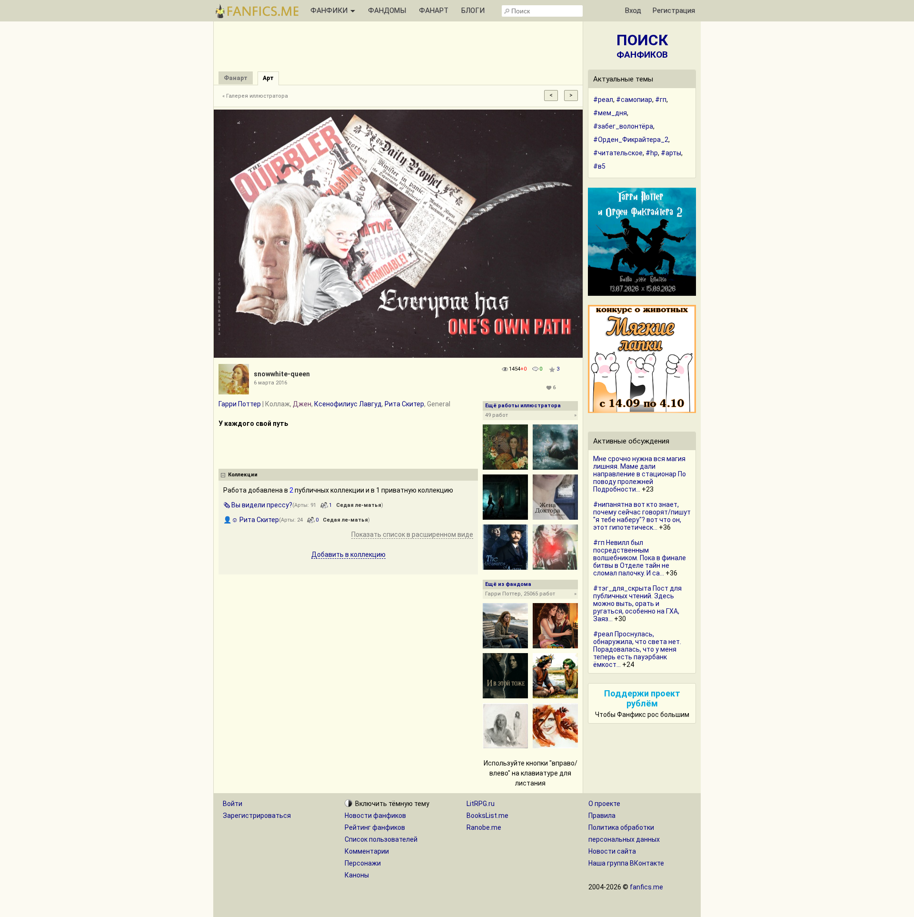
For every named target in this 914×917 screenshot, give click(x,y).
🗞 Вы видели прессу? (257, 505)
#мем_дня (610, 113)
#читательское (618, 153)
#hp (652, 153)
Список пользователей (381, 839)
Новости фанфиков (375, 815)
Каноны (357, 875)
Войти (232, 803)
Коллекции (243, 475)
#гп (660, 99)
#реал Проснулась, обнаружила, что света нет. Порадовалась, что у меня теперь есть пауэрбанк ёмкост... (637, 649)
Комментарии (367, 851)
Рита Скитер (404, 404)
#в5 (599, 166)
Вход (633, 10)
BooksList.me (487, 815)
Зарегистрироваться (257, 815)
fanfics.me (646, 887)
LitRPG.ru (481, 803)
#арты (671, 153)
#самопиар (634, 99)
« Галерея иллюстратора (255, 96)
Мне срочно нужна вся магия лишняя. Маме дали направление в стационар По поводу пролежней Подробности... (639, 474)
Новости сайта (612, 851)
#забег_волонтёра (623, 126)
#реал (603, 99)
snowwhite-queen (282, 374)
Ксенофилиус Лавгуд (348, 404)
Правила (602, 815)
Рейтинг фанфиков (375, 827)
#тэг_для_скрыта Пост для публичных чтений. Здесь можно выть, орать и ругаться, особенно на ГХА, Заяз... (637, 603)
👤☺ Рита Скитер (251, 520)
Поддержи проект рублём (642, 698)
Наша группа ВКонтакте (626, 863)
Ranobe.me (484, 827)
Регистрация (674, 10)
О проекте (604, 803)
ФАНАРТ (433, 10)
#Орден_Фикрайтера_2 (630, 139)
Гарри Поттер (240, 404)
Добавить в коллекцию (348, 554)
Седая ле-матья (358, 505)
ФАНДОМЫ (387, 10)
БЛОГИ (473, 10)
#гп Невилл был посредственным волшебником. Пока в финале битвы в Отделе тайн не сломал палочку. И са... (639, 558)
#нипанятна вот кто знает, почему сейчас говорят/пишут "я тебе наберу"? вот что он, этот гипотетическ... (642, 516)
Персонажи (363, 863)
